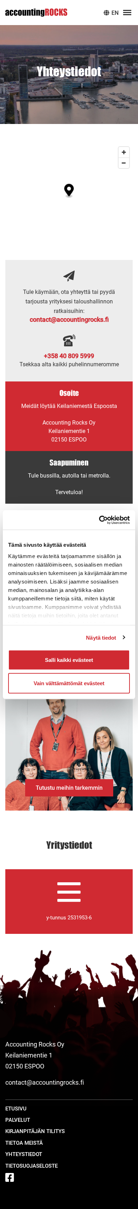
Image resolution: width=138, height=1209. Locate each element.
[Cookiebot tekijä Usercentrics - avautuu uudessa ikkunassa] (99, 520)
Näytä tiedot (101, 637)
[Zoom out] (124, 163)
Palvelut (17, 1120)
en (114, 13)
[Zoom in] (124, 152)
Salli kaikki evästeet (69, 660)
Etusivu (16, 1109)
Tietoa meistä (24, 1143)
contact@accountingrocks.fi (69, 319)
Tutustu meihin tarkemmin (69, 787)
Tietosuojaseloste (31, 1166)
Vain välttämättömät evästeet (69, 683)
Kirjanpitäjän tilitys (35, 1131)
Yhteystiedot (23, 1154)
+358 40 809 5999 (69, 356)
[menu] (127, 12)
